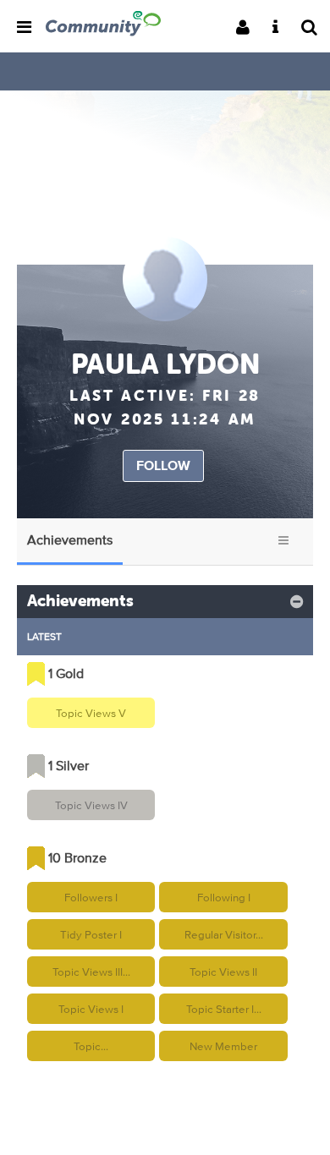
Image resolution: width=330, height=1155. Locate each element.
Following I (223, 897)
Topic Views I (91, 1008)
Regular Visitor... (223, 934)
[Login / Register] (248, 28)
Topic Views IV (91, 805)
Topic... (91, 1046)
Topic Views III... (91, 971)
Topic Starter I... (223, 1008)
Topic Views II (223, 971)
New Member (223, 1046)
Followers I (91, 897)
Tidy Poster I (91, 934)
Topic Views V (91, 712)
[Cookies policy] (280, 28)
